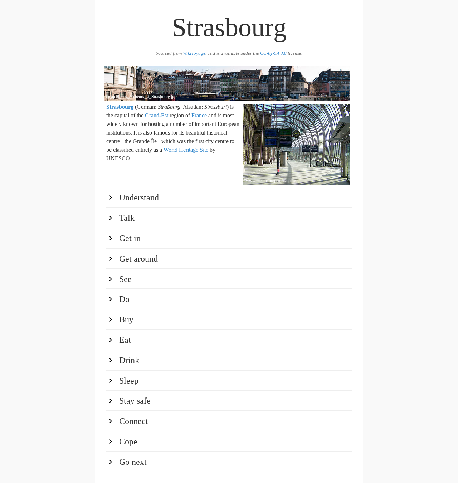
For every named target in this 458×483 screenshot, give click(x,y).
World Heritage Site (186, 150)
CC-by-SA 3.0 (273, 53)
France (199, 115)
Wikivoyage (194, 53)
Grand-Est (156, 115)
